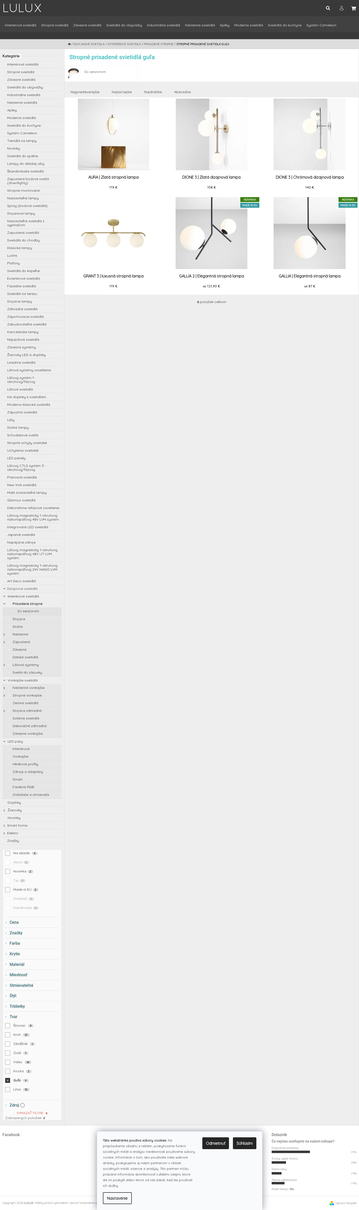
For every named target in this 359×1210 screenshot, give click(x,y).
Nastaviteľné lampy (23, 198)
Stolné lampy (18, 427)
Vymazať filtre (30, 1113)
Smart (17, 779)
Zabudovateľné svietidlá (26, 324)
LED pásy (15, 741)
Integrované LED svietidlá (27, 527)
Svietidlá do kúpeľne (23, 271)
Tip (18, 880)
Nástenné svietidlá (22, 102)
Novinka (22, 871)
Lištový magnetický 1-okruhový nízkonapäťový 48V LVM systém (33, 517)
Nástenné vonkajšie (28, 687)
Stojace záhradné (27, 710)
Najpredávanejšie (85, 92)
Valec (21, 1062)
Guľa (20, 1080)
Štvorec (22, 1025)
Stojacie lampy (19, 301)
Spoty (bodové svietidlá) (27, 206)
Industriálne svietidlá (23, 95)
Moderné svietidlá (21, 118)
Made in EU (25, 889)
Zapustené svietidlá (23, 232)
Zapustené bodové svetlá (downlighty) (28, 181)
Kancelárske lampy (22, 332)
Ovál (19, 1053)
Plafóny (13, 263)
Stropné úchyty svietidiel (27, 443)
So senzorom (28, 611)
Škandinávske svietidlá (25, 171)
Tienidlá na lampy (22, 140)
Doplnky (14, 802)
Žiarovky (14, 810)
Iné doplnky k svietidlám (26, 397)
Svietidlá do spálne (22, 156)
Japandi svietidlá (21, 534)
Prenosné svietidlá (22, 477)
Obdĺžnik (23, 1043)
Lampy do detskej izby (25, 163)
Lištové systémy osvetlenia (29, 370)
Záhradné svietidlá (22, 309)
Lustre (12, 255)
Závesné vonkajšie (27, 733)
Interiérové (21, 749)
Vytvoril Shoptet (346, 1203)
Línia (20, 1089)
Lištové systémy (25, 665)
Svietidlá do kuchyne (24, 125)
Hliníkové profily (25, 764)
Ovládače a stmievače (30, 794)
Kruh (20, 1034)
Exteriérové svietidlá (23, 278)
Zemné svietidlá (25, 703)
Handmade (25, 907)
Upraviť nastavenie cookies (87, 1203)
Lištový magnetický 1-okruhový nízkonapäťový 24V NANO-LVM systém (32, 569)
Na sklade (24, 853)
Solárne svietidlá (25, 718)
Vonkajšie (20, 756)
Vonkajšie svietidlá (22, 680)
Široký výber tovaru (285, 1158)
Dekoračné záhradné (29, 726)
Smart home (17, 825)
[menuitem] (20, 27)
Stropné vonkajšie (27, 695)
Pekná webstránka (284, 1180)
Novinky (13, 148)
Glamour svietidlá (21, 500)
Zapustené (21, 642)
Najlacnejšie (122, 92)
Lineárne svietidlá (21, 362)
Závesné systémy (21, 347)
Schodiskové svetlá (22, 435)
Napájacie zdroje (21, 542)
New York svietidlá (21, 485)
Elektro (12, 833)
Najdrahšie (153, 92)
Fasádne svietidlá (21, 286)
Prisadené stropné (27, 603)
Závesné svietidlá (21, 79)
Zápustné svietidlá (22, 412)
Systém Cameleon (22, 133)
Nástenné (20, 634)
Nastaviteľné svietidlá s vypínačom (25, 223)
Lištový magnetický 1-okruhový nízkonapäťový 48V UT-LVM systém (32, 554)
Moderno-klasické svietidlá (28, 404)
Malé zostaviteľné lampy (27, 492)
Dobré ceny (279, 1169)
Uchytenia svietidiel (22, 450)
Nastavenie (117, 1198)
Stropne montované (23, 190)
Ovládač (22, 898)
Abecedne (182, 92)
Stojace (18, 619)
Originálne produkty (285, 1148)
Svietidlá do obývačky (25, 87)
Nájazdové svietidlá (23, 339)
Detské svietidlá (25, 657)
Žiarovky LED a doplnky (26, 355)
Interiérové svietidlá (22, 64)
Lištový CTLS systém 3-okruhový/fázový (26, 467)
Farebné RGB (23, 787)
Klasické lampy (19, 248)
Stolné (17, 626)
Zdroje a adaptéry (27, 771)
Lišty (11, 420)
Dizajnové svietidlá (22, 588)
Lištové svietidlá (20, 389)
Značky (13, 840)
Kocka (21, 1071)
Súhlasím (245, 1143)
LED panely (16, 458)
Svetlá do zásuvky (27, 672)
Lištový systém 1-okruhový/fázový (21, 379)
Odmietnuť (215, 1143)
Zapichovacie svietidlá (25, 316)
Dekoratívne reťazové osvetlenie (33, 508)
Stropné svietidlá (20, 72)
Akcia (20, 862)
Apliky (12, 110)
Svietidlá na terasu (22, 293)
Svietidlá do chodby (23, 240)
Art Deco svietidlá (21, 581)
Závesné (19, 649)
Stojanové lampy (21, 213)
